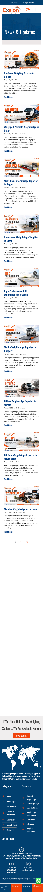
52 (27, 542)
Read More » (8, 97)
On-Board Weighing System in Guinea (19, 74)
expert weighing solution (21, 853)
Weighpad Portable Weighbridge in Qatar (21, 128)
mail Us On (28, 867)
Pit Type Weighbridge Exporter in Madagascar (20, 456)
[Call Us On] (11, 864)
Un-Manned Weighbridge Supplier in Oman (21, 239)
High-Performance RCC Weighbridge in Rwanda (16, 292)
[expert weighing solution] (21, 849)
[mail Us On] (28, 864)
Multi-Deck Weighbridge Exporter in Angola (21, 182)
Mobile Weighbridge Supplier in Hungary (20, 349)
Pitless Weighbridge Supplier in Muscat (20, 403)
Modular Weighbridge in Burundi (20, 509)
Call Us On (12, 867)
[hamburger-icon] (38, 9)
